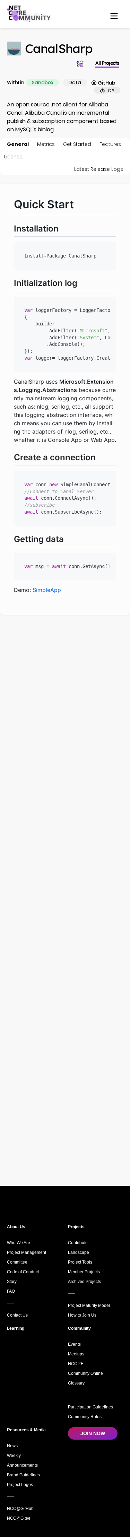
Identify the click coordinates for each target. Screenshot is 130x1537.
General (18, 144)
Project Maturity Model (89, 1305)
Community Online (85, 1373)
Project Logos (20, 1484)
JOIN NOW (92, 1433)
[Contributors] (80, 64)
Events (74, 1344)
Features (110, 144)
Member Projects (84, 1271)
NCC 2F (75, 1363)
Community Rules (85, 1416)
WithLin (15, 82)
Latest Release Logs (98, 169)
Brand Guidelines (23, 1475)
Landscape (78, 1252)
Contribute (78, 1242)
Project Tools (80, 1262)
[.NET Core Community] (30, 13)
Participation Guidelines (90, 1407)
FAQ (11, 1291)
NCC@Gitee (19, 1518)
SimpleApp (47, 589)
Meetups (76, 1354)
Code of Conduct (23, 1271)
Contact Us (17, 1315)
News (12, 1445)
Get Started (77, 144)
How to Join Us (82, 1315)
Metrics (46, 144)
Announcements (22, 1465)
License (13, 156)
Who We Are (18, 1242)
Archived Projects (84, 1281)
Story (12, 1281)
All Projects (107, 63)
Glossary (76, 1383)
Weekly (14, 1455)
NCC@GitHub (20, 1508)
